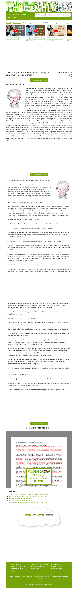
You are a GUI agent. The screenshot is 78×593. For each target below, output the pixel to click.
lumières (27, 515)
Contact (17, 576)
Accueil (8, 23)
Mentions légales (27, 576)
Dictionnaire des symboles (40, 564)
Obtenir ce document (39, 80)
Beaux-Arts (15, 564)
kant (34, 515)
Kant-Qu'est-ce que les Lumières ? (20, 501)
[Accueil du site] (39, 6)
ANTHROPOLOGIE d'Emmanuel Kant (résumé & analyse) (28, 503)
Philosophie (17, 23)
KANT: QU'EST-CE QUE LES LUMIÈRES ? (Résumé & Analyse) (28, 494)
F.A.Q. (11, 576)
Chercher (66, 15)
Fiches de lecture (57, 569)
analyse (41, 515)
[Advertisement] (39, 56)
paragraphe (49, 515)
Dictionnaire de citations (19, 566)
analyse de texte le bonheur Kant (20, 498)
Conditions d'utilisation (42, 576)
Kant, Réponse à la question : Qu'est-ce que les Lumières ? (28, 496)
